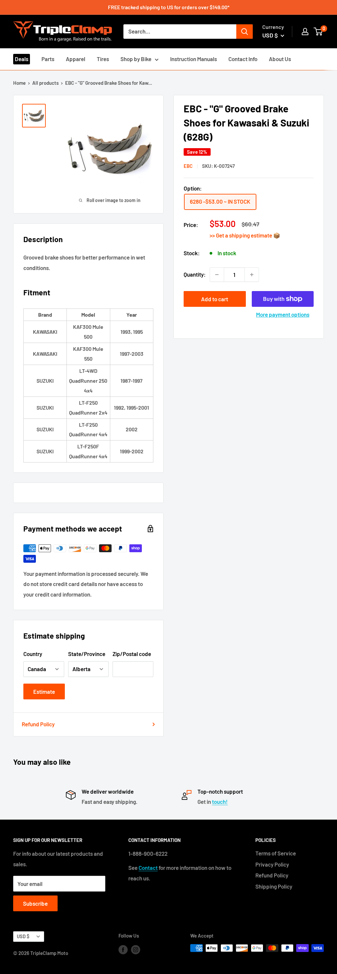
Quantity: (195, 274)
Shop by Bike (135, 59)
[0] (318, 31)
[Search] (244, 31)
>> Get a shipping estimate (241, 235)
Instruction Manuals (193, 59)
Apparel (75, 59)
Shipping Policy (273, 886)
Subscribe (35, 903)
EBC (188, 166)
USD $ (23, 936)
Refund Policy (38, 724)
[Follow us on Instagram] (135, 949)
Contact (148, 867)
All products (45, 83)
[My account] (305, 31)
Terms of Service (275, 853)
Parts (47, 59)
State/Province (86, 653)
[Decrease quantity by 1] (217, 275)
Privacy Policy (272, 864)
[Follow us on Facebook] (123, 949)
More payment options (282, 314)
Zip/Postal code (132, 653)
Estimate (44, 691)
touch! (220, 801)
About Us (280, 59)
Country (32, 653)
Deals (21, 59)
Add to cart (214, 299)
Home (19, 83)
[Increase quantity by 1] (252, 275)
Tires (103, 59)
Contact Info (242, 59)
